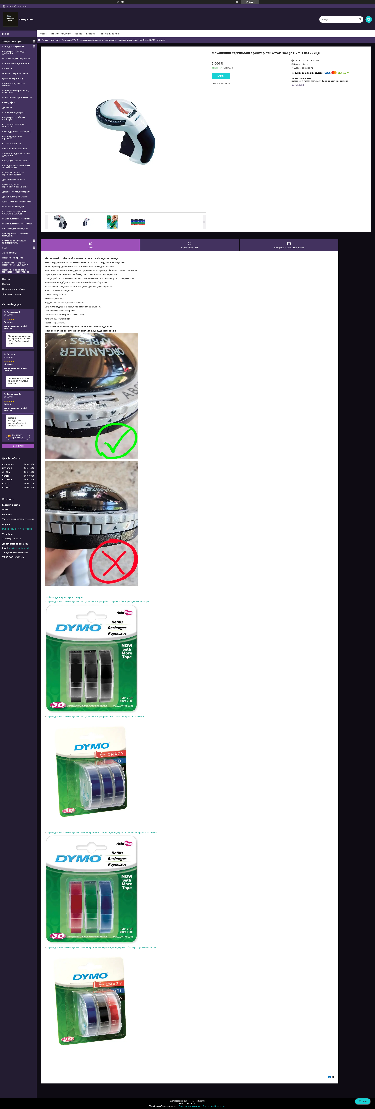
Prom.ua (201, 1101)
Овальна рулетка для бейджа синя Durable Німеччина (18, 381)
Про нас (78, 34)
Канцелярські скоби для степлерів (13, 118)
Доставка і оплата (11, 294)
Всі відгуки (18, 446)
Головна (43, 34)
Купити (221, 76)
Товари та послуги (60, 34)
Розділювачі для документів (16, 58)
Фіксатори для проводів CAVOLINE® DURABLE (14, 213)
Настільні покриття (11, 143)
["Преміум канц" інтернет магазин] (10, 19)
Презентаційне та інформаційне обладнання (15, 186)
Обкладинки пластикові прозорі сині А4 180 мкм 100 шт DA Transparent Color (19, 340)
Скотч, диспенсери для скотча (17, 97)
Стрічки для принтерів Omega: (64, 597)
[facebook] (329, 1077)
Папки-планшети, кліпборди (15, 63)
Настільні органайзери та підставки (14, 125)
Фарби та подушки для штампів (13, 84)
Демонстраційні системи (14, 180)
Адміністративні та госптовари (17, 202)
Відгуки (6, 284)
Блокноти (7, 68)
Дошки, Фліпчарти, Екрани (15, 197)
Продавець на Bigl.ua (187, 1103)
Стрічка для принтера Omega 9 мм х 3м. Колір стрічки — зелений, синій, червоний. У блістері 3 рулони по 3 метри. (102, 832)
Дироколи (7, 107)
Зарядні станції (9, 253)
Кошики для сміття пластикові (17, 224)
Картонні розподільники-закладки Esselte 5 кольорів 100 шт (17, 422)
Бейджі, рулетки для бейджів (16, 131)
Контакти (90, 34)
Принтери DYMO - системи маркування (81, 40)
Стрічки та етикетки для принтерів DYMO (14, 242)
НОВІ (4, 248)
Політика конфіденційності (214, 1106)
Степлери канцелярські (13, 112)
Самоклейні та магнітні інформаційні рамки (13, 173)
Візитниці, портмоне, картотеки (12, 137)
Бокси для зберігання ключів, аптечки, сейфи (16, 166)
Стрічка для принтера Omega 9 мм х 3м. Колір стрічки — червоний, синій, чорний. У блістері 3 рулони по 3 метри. (101, 947)
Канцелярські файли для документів (14, 52)
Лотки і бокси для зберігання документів (16, 154)
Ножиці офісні (8, 102)
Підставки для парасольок (15, 229)
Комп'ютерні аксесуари (13, 207)
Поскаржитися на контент (190, 1106)
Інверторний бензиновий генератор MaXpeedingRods (15, 271)
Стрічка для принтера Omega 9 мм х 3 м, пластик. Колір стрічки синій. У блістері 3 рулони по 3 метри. (96, 716)
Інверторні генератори (13, 258)
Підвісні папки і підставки (14, 148)
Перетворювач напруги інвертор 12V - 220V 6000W (15, 264)
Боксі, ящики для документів (16, 160)
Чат (365, 1101)
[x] (333, 1077)
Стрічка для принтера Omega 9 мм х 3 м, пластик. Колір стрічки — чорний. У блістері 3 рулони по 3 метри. (98, 601)
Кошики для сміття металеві (16, 219)
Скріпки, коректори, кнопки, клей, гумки (15, 91)
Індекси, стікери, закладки (15, 73)
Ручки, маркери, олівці (12, 78)
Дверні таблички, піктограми (16, 192)
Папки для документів (13, 46)
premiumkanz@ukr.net (19, 548)
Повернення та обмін (110, 34)
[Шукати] (360, 19)
